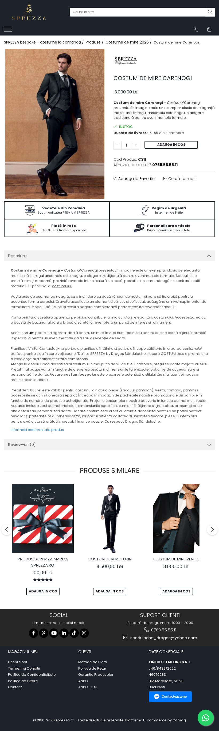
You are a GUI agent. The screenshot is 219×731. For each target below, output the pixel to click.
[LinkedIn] (64, 633)
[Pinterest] (43, 633)
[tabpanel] (54, 124)
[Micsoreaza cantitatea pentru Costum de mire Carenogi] (118, 145)
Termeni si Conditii (24, 668)
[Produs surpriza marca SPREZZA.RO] (42, 518)
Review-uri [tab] (22, 444)
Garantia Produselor (96, 674)
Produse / (95, 42)
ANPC (83, 681)
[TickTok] (74, 633)
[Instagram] (84, 633)
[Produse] (8, 31)
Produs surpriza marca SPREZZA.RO (43, 562)
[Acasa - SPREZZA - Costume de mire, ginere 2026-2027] (30, 12)
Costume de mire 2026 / (129, 42)
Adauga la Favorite (136, 178)
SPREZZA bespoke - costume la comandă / (44, 42)
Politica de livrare (23, 681)
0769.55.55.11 (163, 630)
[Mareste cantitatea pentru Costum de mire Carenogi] (135, 145)
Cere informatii (181, 178)
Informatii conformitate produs (37, 429)
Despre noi (17, 662)
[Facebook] (33, 633)
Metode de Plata (92, 662)
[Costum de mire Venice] (176, 518)
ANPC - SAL (87, 687)
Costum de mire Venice (176, 559)
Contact (15, 687)
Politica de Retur (92, 668)
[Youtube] (53, 633)
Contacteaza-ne (174, 696)
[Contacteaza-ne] (196, 29)
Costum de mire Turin (110, 559)
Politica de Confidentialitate (32, 674)
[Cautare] (210, 12)
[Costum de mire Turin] (109, 518)
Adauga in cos (171, 144)
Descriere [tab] (17, 255)
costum (27, 332)
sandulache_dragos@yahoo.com (163, 637)
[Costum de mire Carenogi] (54, 124)
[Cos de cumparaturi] (209, 29)
